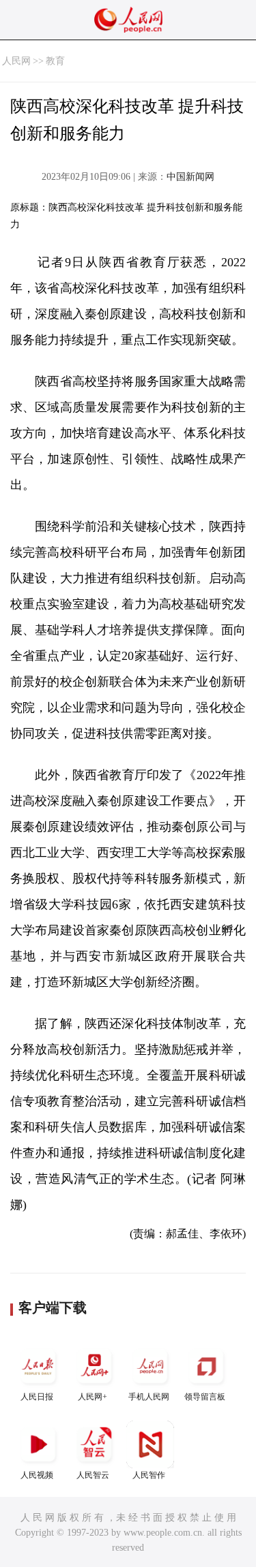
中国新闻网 (190, 177)
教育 (55, 61)
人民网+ (92, 1397)
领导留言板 (204, 1397)
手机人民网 (148, 1397)
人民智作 (148, 1475)
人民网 (16, 61)
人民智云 (92, 1475)
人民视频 (36, 1475)
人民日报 (36, 1397)
